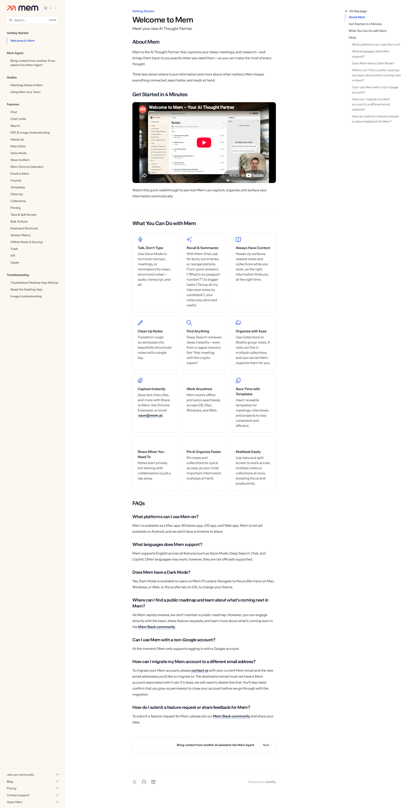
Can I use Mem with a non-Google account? (375, 90)
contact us (199, 670)
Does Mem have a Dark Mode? (373, 63)
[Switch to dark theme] (55, 8)
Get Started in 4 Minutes (365, 24)
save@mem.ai (150, 415)
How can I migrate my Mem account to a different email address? (371, 104)
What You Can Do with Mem (368, 30)
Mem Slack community (156, 627)
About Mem (357, 17)
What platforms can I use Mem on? (376, 44)
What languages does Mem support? (371, 54)
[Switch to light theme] (50, 8)
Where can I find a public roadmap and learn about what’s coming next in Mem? (376, 75)
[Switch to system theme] (46, 8)
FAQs (352, 37)
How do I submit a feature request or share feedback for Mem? (375, 119)
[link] (155, 272)
